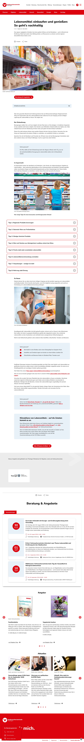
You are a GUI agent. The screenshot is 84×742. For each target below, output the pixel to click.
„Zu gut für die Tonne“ (48, 402)
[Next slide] (80, 617)
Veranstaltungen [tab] (10, 512)
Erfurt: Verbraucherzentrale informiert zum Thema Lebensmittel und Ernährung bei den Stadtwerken (48, 544)
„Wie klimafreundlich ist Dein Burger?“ (44, 425)
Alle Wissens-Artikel (41, 446)
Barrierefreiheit (63, 740)
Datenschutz (45, 740)
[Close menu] (19, 727)
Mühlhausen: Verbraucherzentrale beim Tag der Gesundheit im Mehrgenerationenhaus (46, 564)
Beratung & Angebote (22, 97)
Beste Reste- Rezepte (34, 402)
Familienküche (13, 622)
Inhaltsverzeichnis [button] (19, 106)
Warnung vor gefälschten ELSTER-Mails (39, 676)
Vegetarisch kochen (49, 622)
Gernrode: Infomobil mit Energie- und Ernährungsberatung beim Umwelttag (47, 521)
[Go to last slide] (4, 617)
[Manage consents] (81, 739)
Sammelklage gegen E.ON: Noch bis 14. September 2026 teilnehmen (19, 677)
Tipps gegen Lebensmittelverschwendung (38, 371)
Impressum (54, 740)
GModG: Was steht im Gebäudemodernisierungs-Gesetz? (63, 677)
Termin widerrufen (75, 740)
